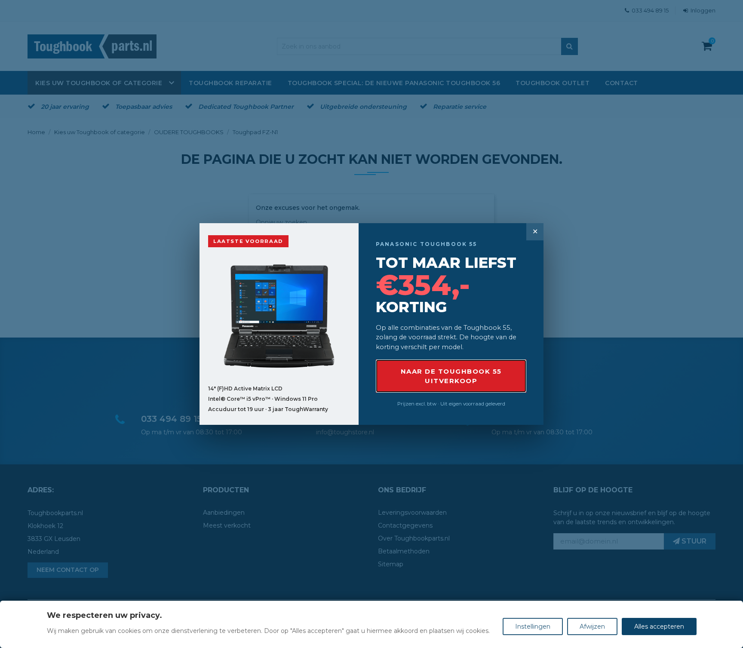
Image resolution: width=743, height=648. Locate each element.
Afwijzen (592, 626)
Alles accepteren (659, 626)
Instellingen (532, 626)
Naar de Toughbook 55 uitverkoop (451, 375)
